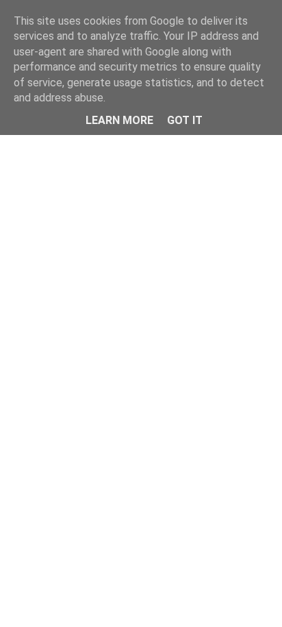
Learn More (119, 120)
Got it (185, 120)
